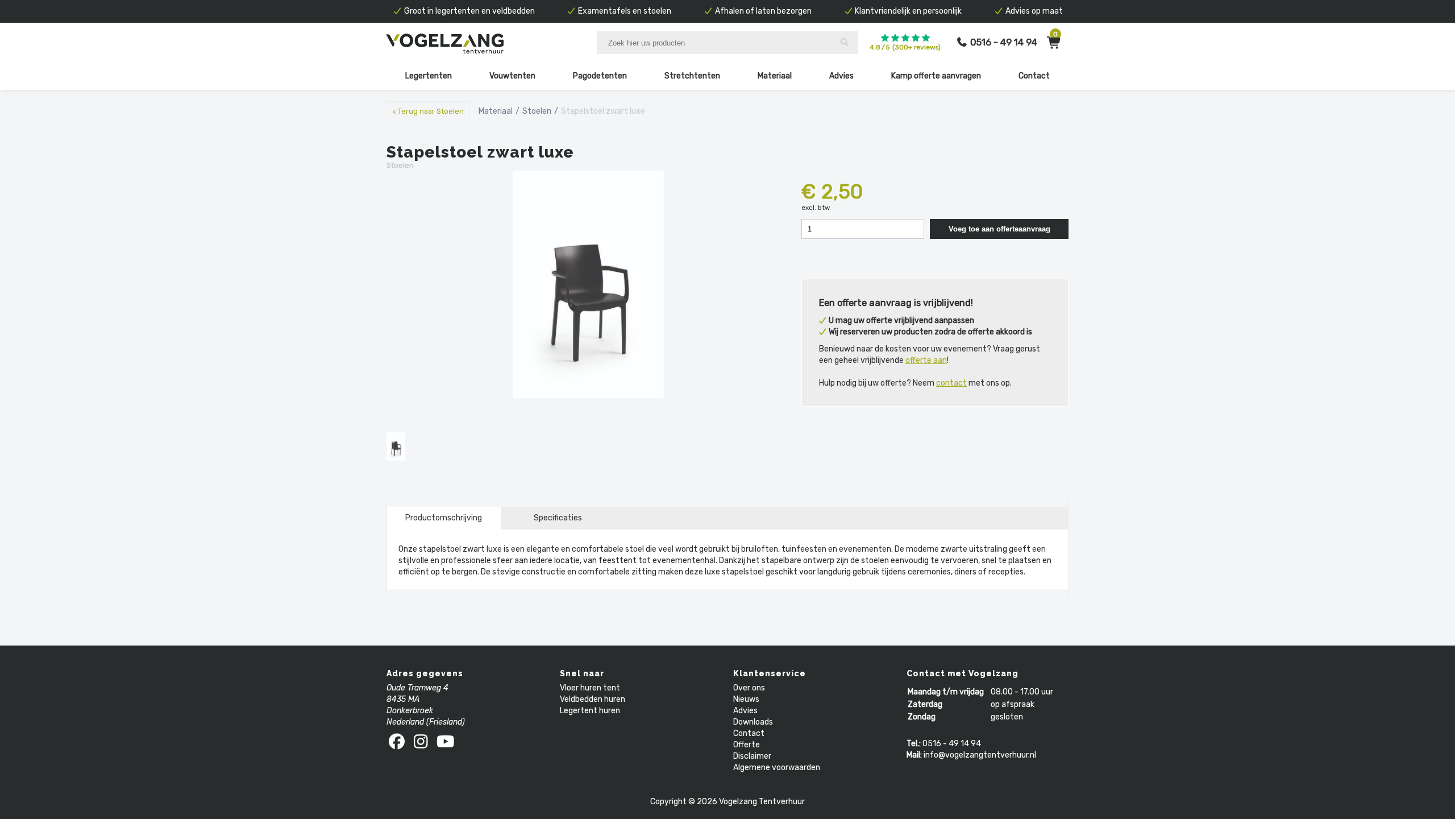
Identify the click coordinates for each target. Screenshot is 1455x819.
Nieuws (746, 699)
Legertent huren (590, 710)
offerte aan (926, 360)
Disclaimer (752, 756)
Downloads (753, 722)
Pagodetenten (600, 76)
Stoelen (536, 111)
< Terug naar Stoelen (428, 111)
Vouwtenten (512, 76)
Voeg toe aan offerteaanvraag (999, 229)
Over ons (749, 688)
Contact (1034, 76)
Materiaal (775, 76)
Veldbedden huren (592, 699)
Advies (841, 76)
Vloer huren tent (590, 688)
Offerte (746, 745)
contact (951, 383)
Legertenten (428, 76)
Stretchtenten (692, 76)
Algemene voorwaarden (776, 767)
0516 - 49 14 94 (951, 743)
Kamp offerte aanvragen (936, 76)
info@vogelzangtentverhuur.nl (980, 755)
